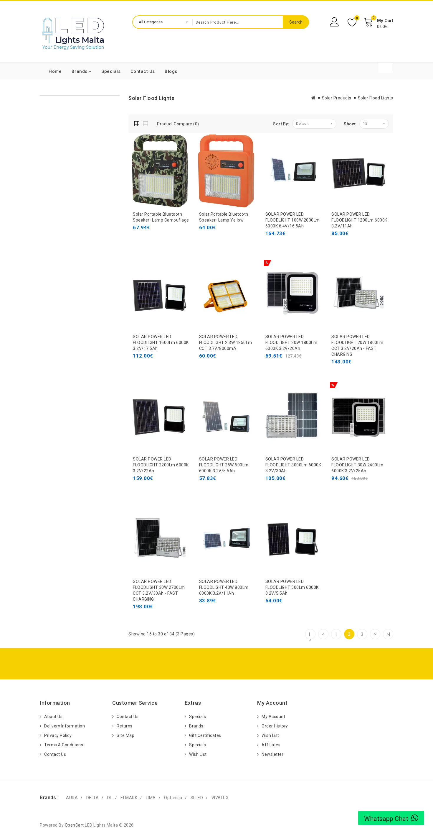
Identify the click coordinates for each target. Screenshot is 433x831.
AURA (72, 797)
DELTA (92, 797)
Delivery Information (64, 726)
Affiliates (271, 745)
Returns (125, 726)
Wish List (198, 754)
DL (109, 797)
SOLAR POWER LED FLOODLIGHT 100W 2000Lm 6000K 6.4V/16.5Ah (292, 220)
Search (296, 22)
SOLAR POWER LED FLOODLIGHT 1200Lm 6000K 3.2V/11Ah (359, 220)
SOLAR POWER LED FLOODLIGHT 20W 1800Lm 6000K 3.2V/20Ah (291, 342)
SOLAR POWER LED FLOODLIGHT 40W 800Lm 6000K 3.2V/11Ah (224, 587)
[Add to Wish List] (165, 239)
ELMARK (128, 797)
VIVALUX (220, 797)
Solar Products (336, 98)
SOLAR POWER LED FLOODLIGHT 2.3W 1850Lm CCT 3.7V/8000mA (225, 342)
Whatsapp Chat (386, 818)
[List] (146, 122)
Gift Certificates (205, 735)
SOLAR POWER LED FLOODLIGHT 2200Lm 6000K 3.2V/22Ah (161, 465)
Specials (110, 71)
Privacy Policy (58, 735)
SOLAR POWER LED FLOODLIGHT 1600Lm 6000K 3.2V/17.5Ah (161, 342)
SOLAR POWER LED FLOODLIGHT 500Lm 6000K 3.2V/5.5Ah (292, 587)
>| (388, 634)
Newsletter (272, 754)
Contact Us (142, 71)
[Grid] (138, 122)
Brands (80, 71)
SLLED (197, 797)
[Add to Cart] (139, 239)
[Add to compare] (178, 239)
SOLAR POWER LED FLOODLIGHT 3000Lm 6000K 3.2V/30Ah (293, 465)
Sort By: (281, 124)
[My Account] (335, 22)
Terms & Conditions (63, 745)
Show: (350, 124)
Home (55, 71)
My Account (273, 716)
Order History (275, 726)
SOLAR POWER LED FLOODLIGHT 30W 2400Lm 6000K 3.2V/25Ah (357, 465)
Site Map (125, 735)
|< (310, 635)
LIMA (151, 797)
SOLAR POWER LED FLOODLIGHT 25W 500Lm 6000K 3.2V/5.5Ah (224, 465)
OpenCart (74, 825)
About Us (53, 716)
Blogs (171, 71)
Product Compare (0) (178, 124)
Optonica (173, 797)
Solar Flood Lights (375, 98)
